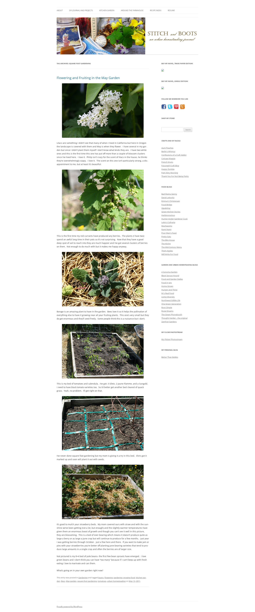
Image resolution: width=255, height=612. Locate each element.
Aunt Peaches (167, 148)
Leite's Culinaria (168, 222)
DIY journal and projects (81, 10)
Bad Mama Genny (169, 194)
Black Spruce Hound (170, 275)
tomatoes (102, 581)
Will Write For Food (169, 254)
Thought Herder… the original (174, 318)
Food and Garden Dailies (172, 279)
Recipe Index (155, 10)
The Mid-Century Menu (171, 247)
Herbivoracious (168, 215)
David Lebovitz (167, 197)
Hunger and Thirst (169, 289)
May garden (71, 581)
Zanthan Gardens (169, 321)
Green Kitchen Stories (170, 211)
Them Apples (167, 250)
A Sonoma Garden (169, 272)
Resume (171, 10)
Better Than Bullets (169, 357)
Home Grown (167, 286)
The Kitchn (166, 243)
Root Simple (166, 307)
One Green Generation (171, 304)
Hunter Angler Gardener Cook (174, 218)
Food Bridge (166, 204)
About (60, 10)
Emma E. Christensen (170, 201)
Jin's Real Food (167, 293)
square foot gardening (87, 581)
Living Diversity (168, 297)
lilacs (63, 581)
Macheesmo (166, 226)
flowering (108, 577)
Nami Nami (166, 229)
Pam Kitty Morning (169, 172)
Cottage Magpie (168, 158)
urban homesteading (116, 581)
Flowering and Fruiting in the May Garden (88, 78)
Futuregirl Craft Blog (170, 165)
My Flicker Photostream (171, 339)
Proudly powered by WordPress (69, 606)
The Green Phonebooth (171, 314)
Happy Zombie (167, 169)
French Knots (167, 162)
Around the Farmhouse (132, 10)
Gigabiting (165, 208)
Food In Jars (166, 282)
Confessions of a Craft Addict (174, 155)
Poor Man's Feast (169, 233)
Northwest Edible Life (170, 300)
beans (101, 577)
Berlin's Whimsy (168, 151)
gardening (118, 577)
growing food (129, 577)
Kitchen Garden (106, 10)
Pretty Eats (166, 236)
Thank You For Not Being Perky (175, 176)
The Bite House (168, 240)
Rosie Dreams (167, 311)
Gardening (83, 577)
